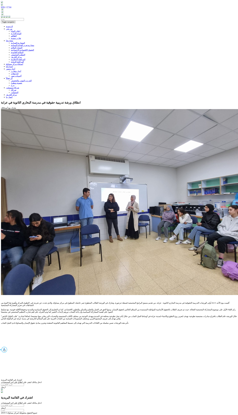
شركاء (13, 90)
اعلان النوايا (15, 31)
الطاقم (14, 36)
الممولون (14, 92)
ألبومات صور (16, 76)
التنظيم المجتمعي (18, 55)
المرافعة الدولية (17, 62)
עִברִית (9, 7)
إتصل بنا (9, 97)
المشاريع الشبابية (18, 43)
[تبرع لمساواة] (2, 390)
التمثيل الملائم (16, 48)
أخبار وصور (10, 69)
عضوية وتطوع (16, 83)
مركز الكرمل (16, 57)
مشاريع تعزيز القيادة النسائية (22, 45)
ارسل (3, 387)
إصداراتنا (9, 66)
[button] (3, 350)
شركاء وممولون (12, 88)
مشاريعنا (9, 41)
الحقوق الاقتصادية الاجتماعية (22, 50)
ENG (3, 7)
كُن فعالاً (9, 78)
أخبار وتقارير (16, 71)
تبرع (12, 85)
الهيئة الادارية (16, 33)
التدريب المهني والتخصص (21, 81)
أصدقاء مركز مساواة (14, 64)
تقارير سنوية (16, 38)
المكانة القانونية (17, 52)
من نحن (9, 29)
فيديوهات (14, 74)
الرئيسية (9, 26)
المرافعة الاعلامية (18, 59)
